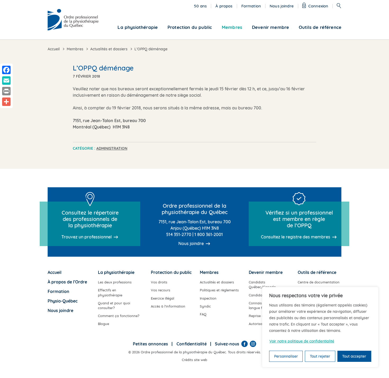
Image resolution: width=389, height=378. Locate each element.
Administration (111, 148)
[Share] (6, 101)
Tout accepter (354, 356)
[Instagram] (253, 344)
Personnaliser (286, 356)
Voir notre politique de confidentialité (301, 341)
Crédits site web (194, 360)
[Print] (6, 91)
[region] (320, 327)
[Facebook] (244, 344)
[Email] (6, 80)
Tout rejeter (320, 356)
